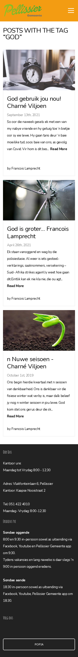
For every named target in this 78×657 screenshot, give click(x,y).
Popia (39, 644)
